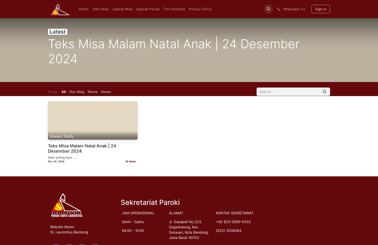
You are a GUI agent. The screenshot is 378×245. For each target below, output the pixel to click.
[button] (268, 9)
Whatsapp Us (293, 9)
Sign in (320, 9)
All (63, 91)
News (132, 161)
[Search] (324, 92)
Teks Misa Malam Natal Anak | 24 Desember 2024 (82, 148)
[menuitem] (83, 9)
